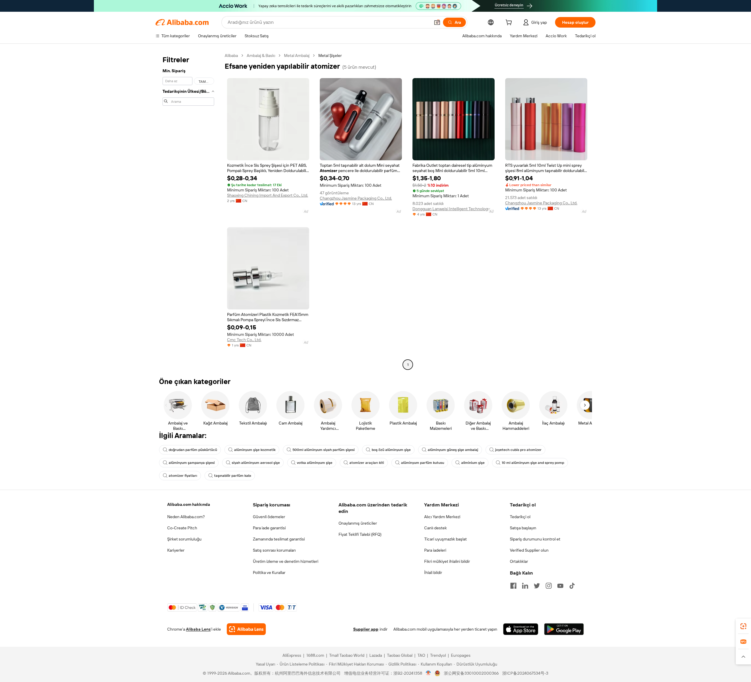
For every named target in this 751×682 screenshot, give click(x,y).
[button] (437, 22)
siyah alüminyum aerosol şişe (256, 463)
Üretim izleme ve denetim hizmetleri (285, 561)
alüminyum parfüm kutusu (422, 463)
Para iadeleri (435, 550)
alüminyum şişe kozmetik (254, 450)
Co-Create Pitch (182, 528)
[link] (743, 626)
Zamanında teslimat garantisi (279, 539)
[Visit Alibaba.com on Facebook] (513, 585)
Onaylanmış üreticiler (358, 523)
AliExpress (292, 655)
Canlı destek (435, 528)
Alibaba (231, 55)
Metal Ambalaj (296, 55)
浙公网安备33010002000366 (471, 673)
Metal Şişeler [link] (330, 55)
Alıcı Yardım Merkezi (442, 516)
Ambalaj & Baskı (261, 55)
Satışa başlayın (523, 528)
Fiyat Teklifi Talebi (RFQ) (360, 534)
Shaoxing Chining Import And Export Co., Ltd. (267, 195)
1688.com (315, 655)
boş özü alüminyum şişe (391, 450)
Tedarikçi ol (520, 516)
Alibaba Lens (198, 629)
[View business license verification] (428, 673)
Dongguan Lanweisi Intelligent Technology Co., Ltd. (453, 208)
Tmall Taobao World (346, 655)
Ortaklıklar (519, 561)
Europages (461, 655)
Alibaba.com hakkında (188, 504)
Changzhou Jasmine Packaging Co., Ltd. (356, 198)
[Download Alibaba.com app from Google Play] (564, 629)
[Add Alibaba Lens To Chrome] (246, 629)
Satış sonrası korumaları (274, 550)
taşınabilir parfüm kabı (232, 476)
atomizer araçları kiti (366, 463)
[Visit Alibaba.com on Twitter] (536, 585)
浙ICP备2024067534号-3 (525, 673)
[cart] (509, 23)
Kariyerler (176, 550)
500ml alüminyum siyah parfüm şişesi (323, 450)
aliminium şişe (473, 463)
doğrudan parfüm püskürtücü (193, 450)
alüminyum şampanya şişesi (192, 463)
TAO (421, 655)
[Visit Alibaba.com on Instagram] (548, 585)
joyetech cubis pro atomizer (518, 450)
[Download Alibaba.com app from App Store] (520, 629)
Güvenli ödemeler (269, 516)
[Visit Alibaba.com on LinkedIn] (525, 585)
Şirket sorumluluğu (184, 539)
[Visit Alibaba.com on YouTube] (560, 585)
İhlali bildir (433, 572)
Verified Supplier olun (529, 550)
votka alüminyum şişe (314, 463)
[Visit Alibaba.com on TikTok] (572, 585)
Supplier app (365, 629)
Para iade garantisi (269, 528)
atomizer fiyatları (183, 476)
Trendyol (438, 655)
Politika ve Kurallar (269, 572)
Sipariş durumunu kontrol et (535, 539)
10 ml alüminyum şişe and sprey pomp (533, 463)
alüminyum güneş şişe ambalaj (453, 450)
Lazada (375, 655)
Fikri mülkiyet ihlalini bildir (447, 561)
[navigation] (188, 210)
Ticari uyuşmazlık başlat (445, 539)
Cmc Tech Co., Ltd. (244, 339)
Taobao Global (399, 655)
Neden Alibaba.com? (186, 516)
